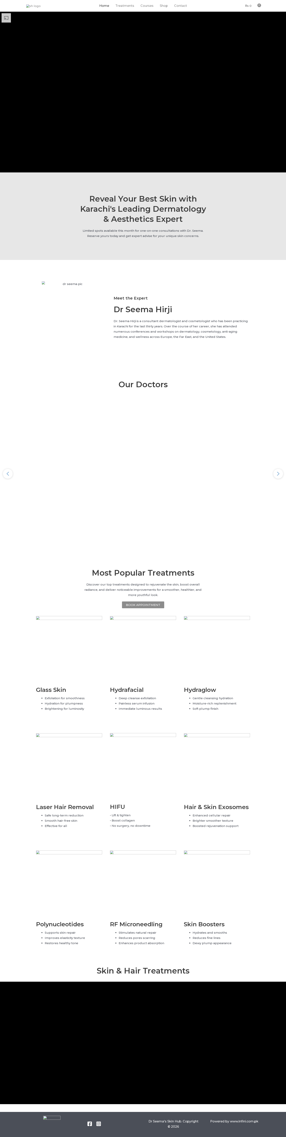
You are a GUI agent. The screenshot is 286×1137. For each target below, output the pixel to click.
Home (104, 6)
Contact (180, 6)
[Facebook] (89, 1123)
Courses (147, 6)
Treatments (124, 6)
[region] (143, 473)
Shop (164, 6)
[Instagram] (98, 1123)
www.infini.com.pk (243, 1121)
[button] (8, 474)
